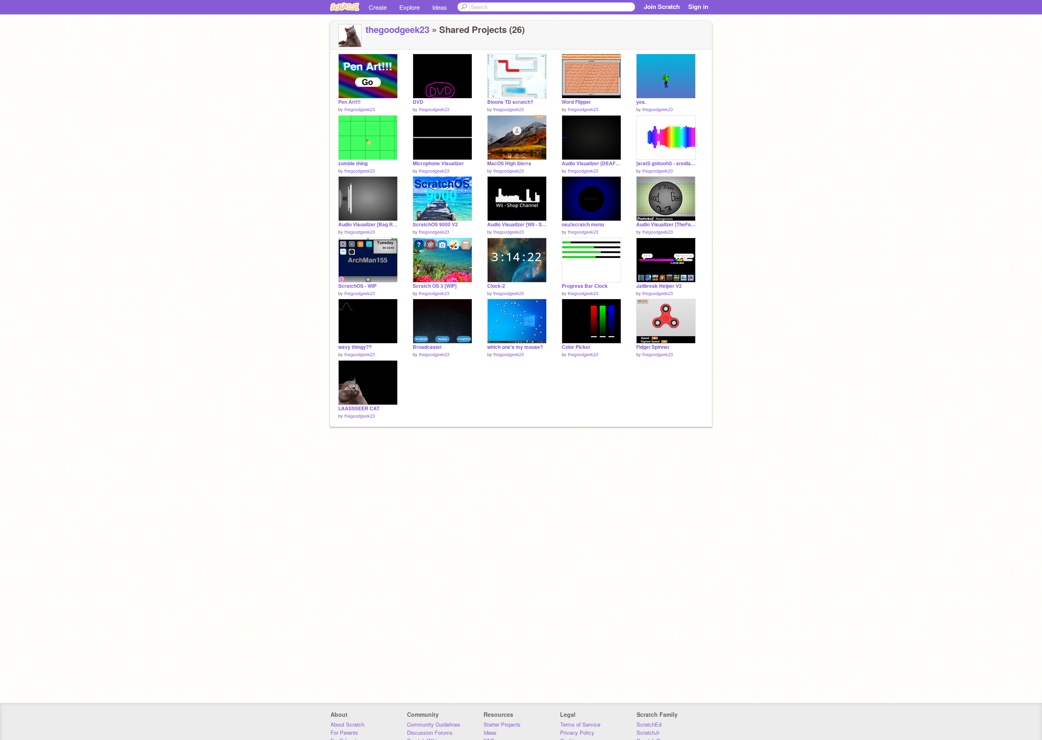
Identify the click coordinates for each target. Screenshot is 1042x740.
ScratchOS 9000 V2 (435, 224)
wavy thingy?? (355, 347)
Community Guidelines (433, 724)
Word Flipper (576, 102)
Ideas (439, 7)
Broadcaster (427, 347)
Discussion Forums (430, 732)
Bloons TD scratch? (510, 102)
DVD (418, 102)
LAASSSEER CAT (358, 408)
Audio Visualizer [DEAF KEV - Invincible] (591, 163)
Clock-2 (496, 285)
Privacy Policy (577, 732)
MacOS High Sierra (509, 163)
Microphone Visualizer (438, 163)
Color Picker (576, 347)
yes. (641, 102)
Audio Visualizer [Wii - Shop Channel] (517, 224)
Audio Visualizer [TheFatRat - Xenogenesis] (666, 224)
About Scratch (347, 724)
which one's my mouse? (515, 347)
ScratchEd (649, 724)
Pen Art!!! (349, 102)
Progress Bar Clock (585, 285)
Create (378, 7)
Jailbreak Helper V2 (659, 285)
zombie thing (353, 163)
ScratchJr (648, 732)
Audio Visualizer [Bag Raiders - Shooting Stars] (368, 224)
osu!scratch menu (583, 224)
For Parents (344, 732)
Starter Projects (502, 724)
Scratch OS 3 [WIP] (435, 285)
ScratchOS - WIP (357, 285)
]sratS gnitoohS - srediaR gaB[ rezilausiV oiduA (666, 163)
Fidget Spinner (653, 347)
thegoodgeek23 (397, 29)
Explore (409, 7)
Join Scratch (662, 6)
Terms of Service (580, 724)
